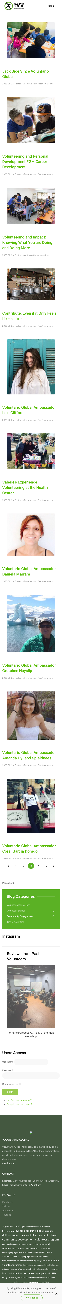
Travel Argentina (15, 922)
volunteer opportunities (31, 1282)
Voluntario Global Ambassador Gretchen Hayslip (29, 668)
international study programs (32, 1260)
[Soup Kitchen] (31, 284)
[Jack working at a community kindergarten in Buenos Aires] (31, 40)
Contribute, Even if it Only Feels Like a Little (29, 316)
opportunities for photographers (36, 1269)
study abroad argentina (12, 1277)
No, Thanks (32, 1298)
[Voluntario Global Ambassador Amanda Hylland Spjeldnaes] (31, 715)
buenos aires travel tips (28, 1230)
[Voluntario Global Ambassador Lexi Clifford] (31, 366)
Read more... (9, 1163)
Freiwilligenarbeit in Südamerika (37, 1248)
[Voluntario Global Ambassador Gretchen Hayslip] (31, 623)
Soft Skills (51, 1273)
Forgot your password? (19, 1099)
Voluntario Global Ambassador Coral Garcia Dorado (29, 848)
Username (8, 1061)
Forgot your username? (19, 1104)
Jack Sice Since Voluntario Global (25, 74)
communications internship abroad (39, 1235)
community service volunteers (15, 1244)
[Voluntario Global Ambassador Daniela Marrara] (31, 534)
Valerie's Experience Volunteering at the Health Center (25, 487)
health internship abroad (41, 1252)
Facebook (7, 1202)
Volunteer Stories (16, 911)
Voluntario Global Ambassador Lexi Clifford (29, 410)
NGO (20, 1269)
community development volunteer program (30, 1239)
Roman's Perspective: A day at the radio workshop (31, 1034)
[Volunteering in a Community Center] (31, 205)
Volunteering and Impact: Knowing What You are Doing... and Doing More (29, 242)
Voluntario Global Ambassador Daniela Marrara (29, 571)
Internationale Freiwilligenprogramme (19, 1256)
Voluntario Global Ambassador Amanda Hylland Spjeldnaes (29, 755)
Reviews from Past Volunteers (38, 83)
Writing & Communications (36, 255)
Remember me (10, 1083)
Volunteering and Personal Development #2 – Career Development (25, 162)
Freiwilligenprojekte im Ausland (16, 1252)
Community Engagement (20, 916)
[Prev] (8, 866)
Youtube (6, 1214)
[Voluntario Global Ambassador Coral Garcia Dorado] (31, 805)
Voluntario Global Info (18, 905)
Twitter (6, 1206)
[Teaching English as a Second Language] (31, 119)
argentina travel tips (14, 1226)
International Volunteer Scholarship (37, 1265)
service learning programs (35, 1273)
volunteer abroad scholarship (35, 1277)
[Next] (31, 872)
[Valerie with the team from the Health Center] (31, 451)
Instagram (8, 1210)
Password (7, 1070)
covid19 (32, 1244)
